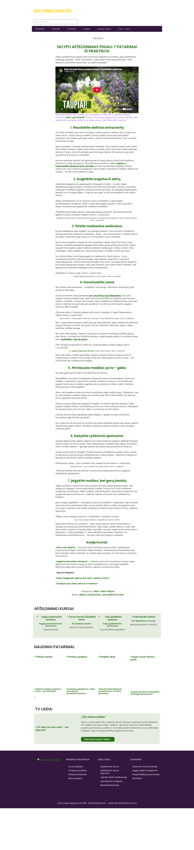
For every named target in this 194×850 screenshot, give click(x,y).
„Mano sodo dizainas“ (75, 117)
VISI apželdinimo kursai (143, 620)
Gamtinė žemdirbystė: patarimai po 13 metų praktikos (110, 691)
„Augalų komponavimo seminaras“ (71, 561)
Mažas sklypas (107, 591)
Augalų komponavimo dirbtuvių (83, 351)
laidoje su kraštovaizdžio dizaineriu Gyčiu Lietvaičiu (90, 164)
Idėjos (96, 591)
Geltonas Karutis (53, 11)
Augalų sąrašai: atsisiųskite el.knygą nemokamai (145, 692)
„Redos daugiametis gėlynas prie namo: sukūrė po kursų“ (82, 578)
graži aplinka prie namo (113, 594)
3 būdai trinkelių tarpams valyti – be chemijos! (48, 690)
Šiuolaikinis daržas (81, 623)
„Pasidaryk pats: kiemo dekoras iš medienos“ (76, 583)
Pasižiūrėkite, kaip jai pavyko (74, 339)
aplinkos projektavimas (90, 594)
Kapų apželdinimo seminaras (112, 624)
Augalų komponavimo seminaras (50, 624)
